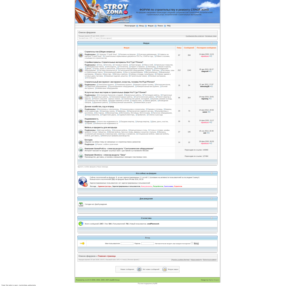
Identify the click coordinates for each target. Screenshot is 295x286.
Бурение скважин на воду (162, 99)
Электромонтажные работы (121, 97)
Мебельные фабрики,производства (116, 136)
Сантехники (168, 186)
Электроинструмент (106, 84)
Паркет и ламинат (138, 67)
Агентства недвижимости (108, 121)
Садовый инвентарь (126, 115)
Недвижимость (91, 119)
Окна (100, 65)
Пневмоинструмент (124, 84)
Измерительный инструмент (148, 86)
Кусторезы (100, 113)
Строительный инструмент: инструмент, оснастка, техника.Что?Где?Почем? (120, 82)
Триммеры (121, 111)
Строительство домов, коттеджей (136, 99)
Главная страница (107, 256)
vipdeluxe (205, 56)
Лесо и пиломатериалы (134, 72)
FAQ (169, 26)
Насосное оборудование (162, 113)
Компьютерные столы (138, 130)
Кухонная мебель (120, 130)
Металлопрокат (151, 72)
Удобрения (141, 115)
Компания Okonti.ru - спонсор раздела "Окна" (105, 155)
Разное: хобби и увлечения (107, 144)
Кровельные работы (133, 95)
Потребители (158, 186)
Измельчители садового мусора (140, 111)
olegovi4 (204, 71)
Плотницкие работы (151, 95)
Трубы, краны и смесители (104, 68)
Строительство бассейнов (97, 100)
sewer (205, 112)
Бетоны (156, 70)
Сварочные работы (100, 97)
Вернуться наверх (209, 259)
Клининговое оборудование (107, 88)
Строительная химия (138, 76)
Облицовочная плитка (95, 67)
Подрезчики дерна (109, 115)
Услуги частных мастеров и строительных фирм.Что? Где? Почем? (115, 92)
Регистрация (130, 26)
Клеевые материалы (157, 76)
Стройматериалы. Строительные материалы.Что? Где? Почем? (114, 62)
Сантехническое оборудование (132, 70)
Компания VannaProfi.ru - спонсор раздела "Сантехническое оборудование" (119, 149)
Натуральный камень (113, 72)
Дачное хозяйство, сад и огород (99, 106)
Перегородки (136, 65)
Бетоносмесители (163, 84)
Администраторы (104, 186)
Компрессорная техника (143, 84)
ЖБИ (149, 70)
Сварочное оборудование (97, 86)
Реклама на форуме (128, 54)
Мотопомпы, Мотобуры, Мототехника (135, 113)
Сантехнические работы (144, 97)
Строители (178, 186)
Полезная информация (147, 54)
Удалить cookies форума (87, 167)
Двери (89, 68)
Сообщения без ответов (195, 36)
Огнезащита (91, 78)
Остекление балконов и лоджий (110, 95)
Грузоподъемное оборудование (121, 86)
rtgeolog (204, 99)
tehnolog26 (204, 86)
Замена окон (137, 100)
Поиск (160, 26)
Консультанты (146, 186)
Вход (141, 26)
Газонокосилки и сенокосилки (133, 109)
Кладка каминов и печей (119, 100)
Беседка (88, 140)
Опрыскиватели (93, 115)
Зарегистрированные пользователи (126, 186)
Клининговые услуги (143, 102)
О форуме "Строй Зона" (107, 54)
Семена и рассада (155, 115)
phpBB (87, 280)
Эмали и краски (164, 67)
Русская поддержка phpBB (147, 283)
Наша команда (102, 167)
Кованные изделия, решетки (117, 76)
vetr (204, 133)
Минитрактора (112, 113)
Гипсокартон (111, 67)
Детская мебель (104, 130)
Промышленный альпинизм (121, 102)
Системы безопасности (107, 70)
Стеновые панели (121, 65)
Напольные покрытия (164, 65)
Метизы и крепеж (120, 74)
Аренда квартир (143, 121)
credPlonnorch (153, 224)
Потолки (108, 65)
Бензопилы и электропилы (108, 109)
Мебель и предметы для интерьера (101, 127)
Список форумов (87, 32)
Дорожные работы (101, 102)
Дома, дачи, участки (160, 121)
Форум (150, 26)
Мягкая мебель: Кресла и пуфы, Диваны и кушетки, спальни (132, 132)
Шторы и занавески (127, 134)
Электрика (151, 67)
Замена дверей (150, 100)
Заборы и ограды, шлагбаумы (141, 74)
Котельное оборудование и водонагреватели (135, 68)
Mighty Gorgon (214, 280)
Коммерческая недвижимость (106, 123)
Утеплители (123, 67)
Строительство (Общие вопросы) (100, 52)
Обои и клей (148, 65)
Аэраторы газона (107, 111)
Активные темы (210, 36)
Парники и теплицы (154, 109)
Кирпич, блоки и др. (103, 74)
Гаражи (89, 123)
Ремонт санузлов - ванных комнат (106, 99)
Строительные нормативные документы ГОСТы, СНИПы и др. (128, 56)
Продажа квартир (127, 121)
